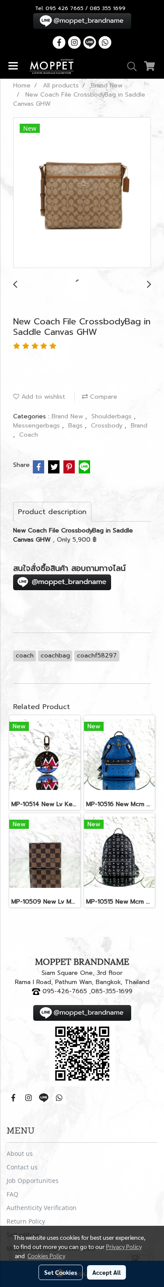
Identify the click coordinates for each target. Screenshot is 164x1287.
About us (20, 1153)
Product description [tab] (52, 512)
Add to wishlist (42, 396)
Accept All (106, 1272)
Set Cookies (60, 1272)
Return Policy (26, 1221)
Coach (28, 434)
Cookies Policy (46, 1255)
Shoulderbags (112, 416)
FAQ (12, 1194)
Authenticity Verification (42, 1208)
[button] (129, 66)
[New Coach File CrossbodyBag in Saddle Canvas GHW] (82, 193)
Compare (102, 396)
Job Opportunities (33, 1180)
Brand (139, 425)
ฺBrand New (68, 416)
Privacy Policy (124, 1246)
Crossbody (108, 425)
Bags (76, 425)
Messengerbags (37, 425)
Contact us (22, 1167)
